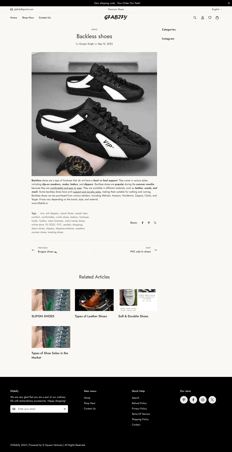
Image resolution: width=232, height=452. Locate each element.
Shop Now (28, 17)
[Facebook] (142, 223)
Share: (133, 223)
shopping (77, 224)
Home (13, 17)
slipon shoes (38, 228)
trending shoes (55, 232)
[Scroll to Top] (225, 434)
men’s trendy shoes (75, 221)
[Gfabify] (115, 18)
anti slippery (52, 213)
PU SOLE (50, 224)
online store (38, 224)
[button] (217, 17)
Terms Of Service (141, 414)
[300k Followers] (193, 400)
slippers (50, 228)
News (94, 29)
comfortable (47, 217)
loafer (35, 221)
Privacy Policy (139, 408)
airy (42, 213)
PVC (59, 224)
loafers (42, 221)
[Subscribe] (64, 409)
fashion (74, 217)
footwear (84, 217)
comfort (36, 217)
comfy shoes (62, 217)
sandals (67, 224)
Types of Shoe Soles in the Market (50, 355)
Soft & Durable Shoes (133, 316)
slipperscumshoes (65, 228)
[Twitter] (155, 223)
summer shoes (39, 232)
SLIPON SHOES (43, 316)
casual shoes (66, 213)
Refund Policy (139, 403)
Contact (136, 424)
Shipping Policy (140, 419)
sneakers (80, 228)
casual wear (81, 213)
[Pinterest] (149, 223)
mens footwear (55, 221)
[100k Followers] (203, 400)
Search (135, 398)
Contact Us (45, 17)
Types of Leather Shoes (91, 316)
